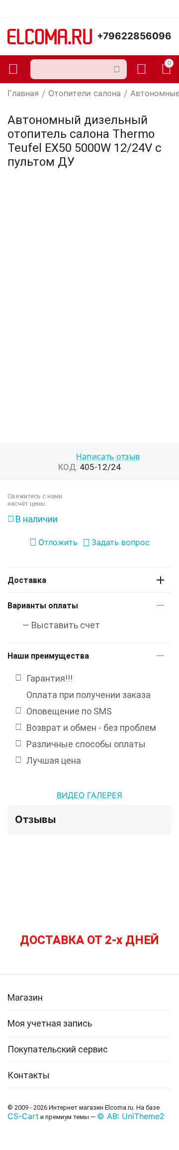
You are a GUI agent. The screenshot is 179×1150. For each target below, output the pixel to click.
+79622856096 (134, 36)
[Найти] (117, 69)
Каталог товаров (13, 69)
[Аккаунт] (141, 69)
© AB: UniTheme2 (131, 1116)
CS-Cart (23, 1116)
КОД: (68, 467)
